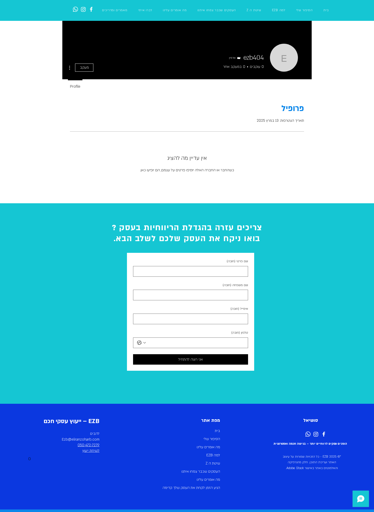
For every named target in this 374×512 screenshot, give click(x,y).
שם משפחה (235, 285)
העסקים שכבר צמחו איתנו (200, 471)
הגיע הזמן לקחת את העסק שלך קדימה (196, 487)
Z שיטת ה (213, 463)
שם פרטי (237, 261)
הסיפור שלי (212, 439)
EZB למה (213, 455)
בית (217, 430)
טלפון (239, 333)
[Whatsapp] (75, 9)
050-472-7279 (88, 445)
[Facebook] (91, 9)
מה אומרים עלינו (208, 447)
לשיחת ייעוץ (90, 450)
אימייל (239, 309)
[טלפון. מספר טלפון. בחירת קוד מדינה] (141, 343)
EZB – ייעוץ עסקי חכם (71, 421)
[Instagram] (83, 9)
